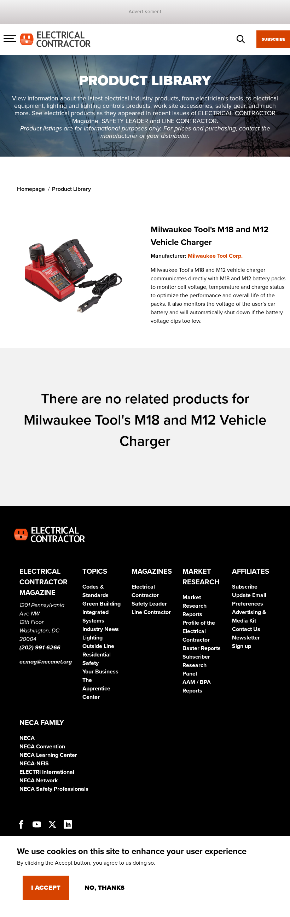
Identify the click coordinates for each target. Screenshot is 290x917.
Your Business (100, 671)
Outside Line (98, 646)
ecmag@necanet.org (45, 661)
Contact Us (246, 629)
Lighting (92, 637)
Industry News (100, 629)
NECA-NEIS (34, 763)
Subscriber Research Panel (196, 665)
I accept (45, 888)
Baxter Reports (201, 648)
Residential (96, 654)
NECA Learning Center (48, 755)
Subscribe (273, 39)
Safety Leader (149, 603)
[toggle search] (240, 39)
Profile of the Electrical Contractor (198, 631)
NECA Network (38, 780)
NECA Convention (42, 746)
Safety (90, 663)
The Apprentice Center (96, 689)
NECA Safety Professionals (53, 789)
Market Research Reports (194, 606)
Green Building (101, 603)
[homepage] (55, 38)
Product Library (71, 189)
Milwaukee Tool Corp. (215, 255)
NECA (27, 738)
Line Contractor (151, 612)
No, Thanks (104, 888)
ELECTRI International (46, 772)
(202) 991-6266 (39, 647)
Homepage (31, 189)
